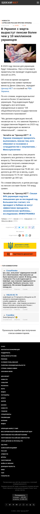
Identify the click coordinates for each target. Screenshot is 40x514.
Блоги (3, 398)
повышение (30, 219)
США (2, 473)
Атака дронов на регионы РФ (12, 441)
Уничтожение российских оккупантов (15, 438)
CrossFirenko (11, 271)
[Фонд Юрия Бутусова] (20, 245)
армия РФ (4, 454)
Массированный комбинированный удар (16, 431)
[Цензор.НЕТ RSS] (33, 504)
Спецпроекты (6, 414)
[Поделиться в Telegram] (22, 227)
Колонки (4, 420)
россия (4, 451)
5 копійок (10, 315)
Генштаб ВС (5, 476)
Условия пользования (9, 362)
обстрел (4, 444)
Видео (3, 392)
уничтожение (6, 460)
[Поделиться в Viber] (29, 227)
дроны (3, 457)
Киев (3, 469)
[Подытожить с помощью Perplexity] (26, 235)
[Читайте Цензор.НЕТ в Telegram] (13, 504)
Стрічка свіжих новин (9, 368)
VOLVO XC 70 (11, 295)
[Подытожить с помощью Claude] (23, 235)
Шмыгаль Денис (9, 221)
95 (25, 25)
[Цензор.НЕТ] (10, 3)
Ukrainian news (7, 371)
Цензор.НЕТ (7, 88)
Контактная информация (10, 349)
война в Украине (7, 463)
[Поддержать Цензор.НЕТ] (20, 254)
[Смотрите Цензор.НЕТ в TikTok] (20, 504)
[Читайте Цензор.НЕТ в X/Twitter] (10, 504)
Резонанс (4, 385)
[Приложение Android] (27, 504)
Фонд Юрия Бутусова (9, 356)
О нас (3, 346)
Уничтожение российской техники (14, 435)
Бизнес (4, 405)
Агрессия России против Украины (17, 23)
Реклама (4, 359)
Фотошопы (5, 395)
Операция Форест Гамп (9, 428)
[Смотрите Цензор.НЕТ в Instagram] (23, 504)
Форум (3, 401)
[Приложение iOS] (30, 504)
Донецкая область (8, 466)
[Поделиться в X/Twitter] (19, 227)
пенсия (18, 219)
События (4, 382)
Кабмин (7, 219)
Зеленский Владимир (9, 448)
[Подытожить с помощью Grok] (30, 235)
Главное (4, 411)
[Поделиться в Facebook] (16, 227)
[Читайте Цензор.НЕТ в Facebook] (6, 504)
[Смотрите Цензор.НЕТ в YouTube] (16, 504)
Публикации (5, 417)
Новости (6, 20)
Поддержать (5, 353)
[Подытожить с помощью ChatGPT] (19, 235)
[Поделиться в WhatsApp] (26, 227)
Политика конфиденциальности (13, 365)
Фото (3, 389)
